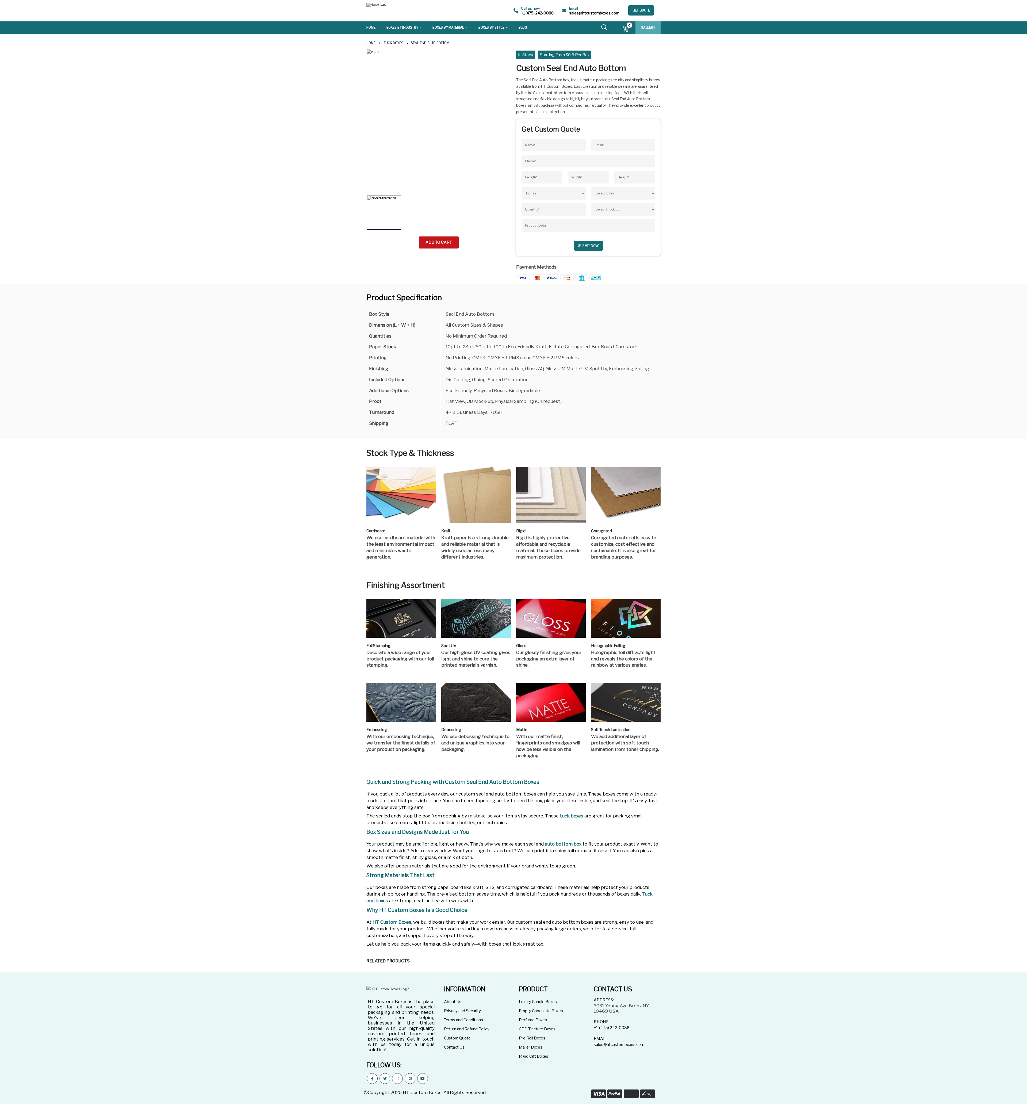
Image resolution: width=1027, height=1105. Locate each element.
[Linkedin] (410, 1078)
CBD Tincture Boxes (537, 1029)
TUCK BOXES (393, 43)
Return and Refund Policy (466, 1029)
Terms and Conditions (463, 1020)
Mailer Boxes (530, 1047)
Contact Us (454, 1047)
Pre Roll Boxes (532, 1038)
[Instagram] (397, 1078)
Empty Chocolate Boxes (541, 1010)
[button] (604, 28)
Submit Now (588, 246)
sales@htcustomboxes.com (594, 13)
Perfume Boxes (533, 1020)
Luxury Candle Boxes (538, 1001)
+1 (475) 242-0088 (537, 13)
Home (370, 27)
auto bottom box (563, 844)
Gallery (648, 27)
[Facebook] (372, 1078)
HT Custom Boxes (392, 922)
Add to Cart (439, 242)
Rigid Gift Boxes (533, 1056)
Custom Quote (457, 1038)
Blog (523, 27)
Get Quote (641, 10)
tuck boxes (571, 816)
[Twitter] (385, 1078)
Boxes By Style (491, 27)
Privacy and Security (462, 1010)
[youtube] (422, 1078)
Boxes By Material (448, 27)
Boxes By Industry (402, 27)
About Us (452, 1001)
